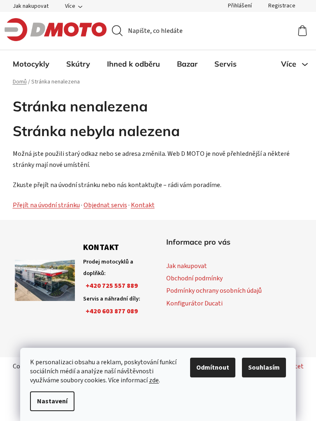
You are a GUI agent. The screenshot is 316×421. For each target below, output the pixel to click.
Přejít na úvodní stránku (46, 205)
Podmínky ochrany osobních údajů (214, 290)
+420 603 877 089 (112, 311)
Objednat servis (105, 205)
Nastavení (52, 401)
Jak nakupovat (31, 6)
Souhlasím (264, 367)
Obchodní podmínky (194, 278)
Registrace (281, 6)
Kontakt (143, 205)
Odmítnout (212, 367)
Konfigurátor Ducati (194, 303)
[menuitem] (31, 64)
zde (154, 380)
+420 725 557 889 (112, 285)
